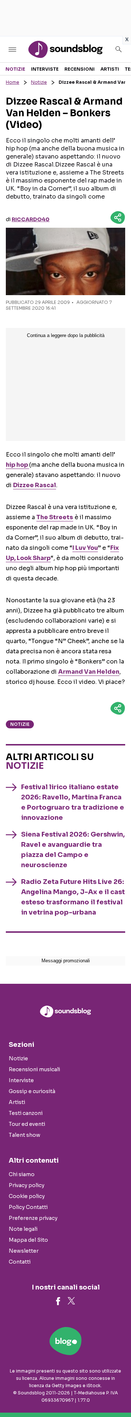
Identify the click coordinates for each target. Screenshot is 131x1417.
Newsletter (24, 1251)
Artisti (109, 69)
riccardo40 (30, 219)
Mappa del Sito (28, 1240)
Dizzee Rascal (34, 485)
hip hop (17, 465)
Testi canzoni (26, 1113)
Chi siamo (22, 1174)
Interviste (45, 69)
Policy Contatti (28, 1207)
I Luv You (85, 548)
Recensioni (79, 69)
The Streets (54, 517)
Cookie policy (27, 1196)
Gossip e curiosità (32, 1091)
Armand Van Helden (88, 672)
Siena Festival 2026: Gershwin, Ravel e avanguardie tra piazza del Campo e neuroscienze (73, 849)
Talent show (24, 1135)
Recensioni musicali (34, 1069)
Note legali (23, 1229)
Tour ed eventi (27, 1124)
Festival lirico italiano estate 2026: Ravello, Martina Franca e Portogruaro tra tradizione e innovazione (72, 802)
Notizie (15, 69)
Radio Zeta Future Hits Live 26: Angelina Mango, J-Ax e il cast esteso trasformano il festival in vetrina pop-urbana (73, 897)
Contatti (20, 1262)
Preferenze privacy (33, 1218)
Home (12, 82)
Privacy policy (26, 1185)
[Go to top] (116, 1393)
